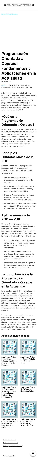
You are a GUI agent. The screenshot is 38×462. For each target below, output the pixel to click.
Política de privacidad (10, 443)
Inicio (3, 85)
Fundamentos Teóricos (9, 14)
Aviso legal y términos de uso (12, 446)
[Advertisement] (19, 33)
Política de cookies (9, 440)
